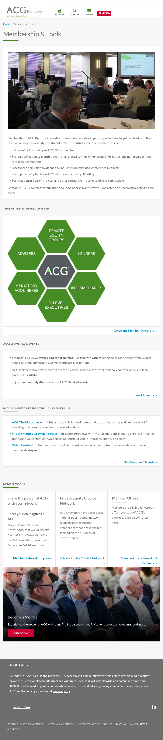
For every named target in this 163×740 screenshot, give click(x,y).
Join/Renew (104, 13)
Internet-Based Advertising (24, 724)
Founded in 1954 (21, 676)
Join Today (21, 633)
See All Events (144, 395)
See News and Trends (139, 462)
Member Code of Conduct (94, 724)
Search (74, 14)
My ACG (59, 14)
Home (6, 23)
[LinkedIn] (154, 707)
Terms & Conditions (60, 724)
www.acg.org (61, 691)
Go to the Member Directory (134, 330)
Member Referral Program (31, 558)
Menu (89, 14)
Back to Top (21, 707)
